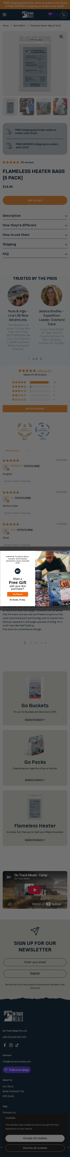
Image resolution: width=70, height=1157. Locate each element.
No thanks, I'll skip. (17, 600)
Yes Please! (17, 594)
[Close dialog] (67, 553)
